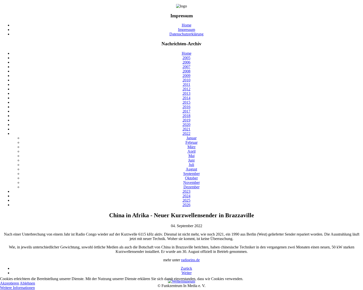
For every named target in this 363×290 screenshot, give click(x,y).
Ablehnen (27, 283)
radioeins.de (190, 260)
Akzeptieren (9, 283)
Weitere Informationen (17, 288)
